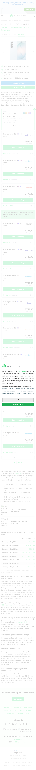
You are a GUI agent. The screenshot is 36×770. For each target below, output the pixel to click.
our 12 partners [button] (22, 371)
